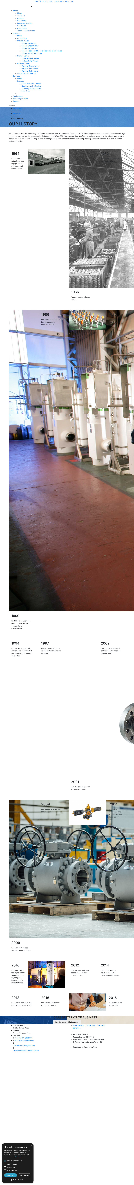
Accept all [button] (10, 1175)
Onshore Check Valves (30, 66)
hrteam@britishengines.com (24, 1045)
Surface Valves (23, 56)
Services (16, 76)
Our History (21, 21)
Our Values (21, 26)
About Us (21, 16)
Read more (18, 1157)
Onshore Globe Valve (29, 71)
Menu (19, 13)
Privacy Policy (78, 1025)
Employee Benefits (24, 23)
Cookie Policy (91, 1025)
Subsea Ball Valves (28, 43)
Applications (18, 96)
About (15, 11)
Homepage (17, 108)
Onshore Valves (23, 63)
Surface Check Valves (30, 58)
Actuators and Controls (26, 73)
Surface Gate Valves (29, 61)
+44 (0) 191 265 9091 (23, 1038)
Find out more (73, 1022)
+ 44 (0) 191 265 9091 (43, 1)
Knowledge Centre (20, 99)
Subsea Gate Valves (29, 48)
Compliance (22, 28)
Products (16, 33)
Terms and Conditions (26, 31)
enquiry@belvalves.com (64, 1)
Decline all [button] (24, 1175)
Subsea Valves (23, 41)
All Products (22, 38)
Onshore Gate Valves (29, 68)
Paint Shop (25, 91)
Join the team (60, 1022)
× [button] (31, 1145)
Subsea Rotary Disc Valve (31, 53)
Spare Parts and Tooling (31, 83)
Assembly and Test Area (31, 88)
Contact (16, 101)
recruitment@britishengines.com (26, 1050)
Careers (20, 18)
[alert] (18, 1163)
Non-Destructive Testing (31, 86)
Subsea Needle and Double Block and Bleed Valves (41, 51)
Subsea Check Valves (29, 46)
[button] (17, 1180)
